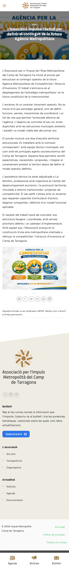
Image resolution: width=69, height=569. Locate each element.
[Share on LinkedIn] (50, 299)
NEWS (34, 25)
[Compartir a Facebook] (25, 299)
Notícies (11, 486)
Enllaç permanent (13, 314)
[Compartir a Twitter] (31, 299)
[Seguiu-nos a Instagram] (5, 394)
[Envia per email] (37, 299)
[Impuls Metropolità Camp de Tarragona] (34, 5)
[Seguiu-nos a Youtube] (16, 394)
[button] (4, 6)
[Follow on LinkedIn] (10, 394)
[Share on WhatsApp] (19, 299)
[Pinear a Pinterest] (44, 299)
